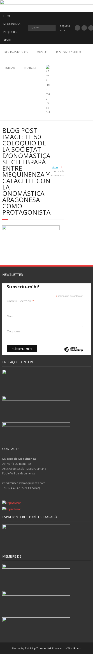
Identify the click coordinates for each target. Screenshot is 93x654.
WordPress (74, 648)
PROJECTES (10, 32)
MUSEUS (42, 52)
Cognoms (14, 331)
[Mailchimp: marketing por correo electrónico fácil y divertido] (73, 353)
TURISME (10, 68)
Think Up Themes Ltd (38, 648)
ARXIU (7, 40)
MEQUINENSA (12, 24)
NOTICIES (30, 68)
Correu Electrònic (20, 301)
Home (55, 167)
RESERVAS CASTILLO (68, 52)
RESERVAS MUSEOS (16, 52)
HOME (7, 16)
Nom (10, 316)
